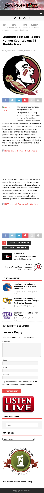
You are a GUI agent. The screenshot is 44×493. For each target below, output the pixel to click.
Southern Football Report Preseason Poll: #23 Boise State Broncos (25, 286)
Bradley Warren (24, 51)
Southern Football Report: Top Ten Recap (27, 314)
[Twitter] (15, 18)
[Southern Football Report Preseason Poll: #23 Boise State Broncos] (7, 287)
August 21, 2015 (21, 306)
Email (4, 367)
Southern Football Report (15, 247)
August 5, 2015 (9, 51)
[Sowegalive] (22, 9)
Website (5, 374)
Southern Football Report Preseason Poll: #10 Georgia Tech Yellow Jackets (26, 300)
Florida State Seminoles (19, 243)
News (14, 25)
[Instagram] (29, 18)
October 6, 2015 (21, 318)
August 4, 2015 (20, 291)
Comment (6, 341)
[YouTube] (24, 18)
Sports (24, 25)
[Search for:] (22, 425)
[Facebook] (19, 18)
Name (5, 360)
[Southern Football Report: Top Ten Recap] (7, 315)
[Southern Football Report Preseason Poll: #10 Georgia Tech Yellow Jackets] (7, 300)
